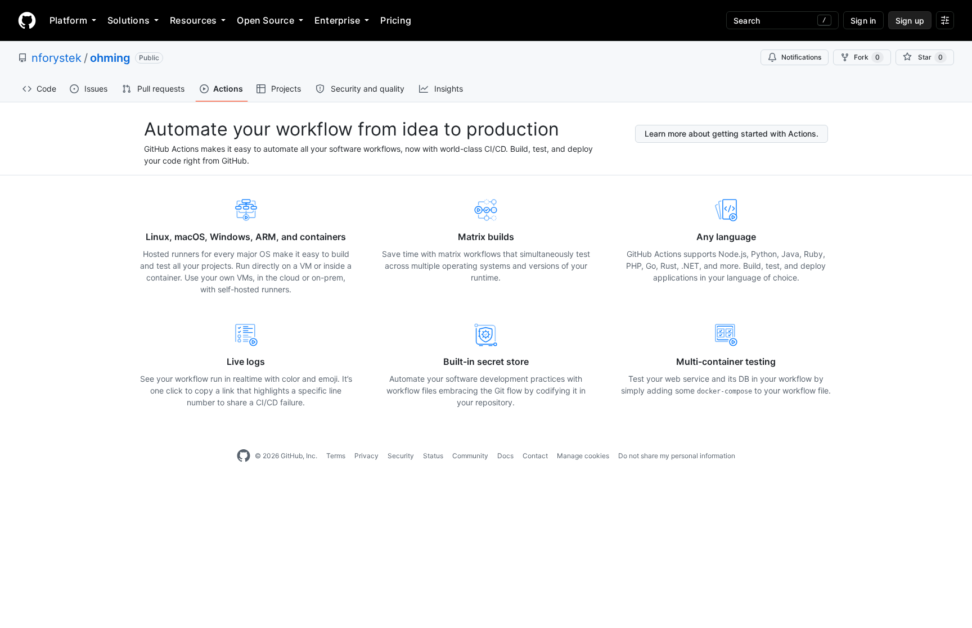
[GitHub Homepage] (243, 456)
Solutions (128, 20)
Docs (505, 455)
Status (433, 455)
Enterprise (337, 20)
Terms (335, 455)
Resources (193, 20)
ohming (110, 58)
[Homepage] (27, 20)
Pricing (395, 20)
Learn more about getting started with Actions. (731, 133)
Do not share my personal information (676, 455)
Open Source (265, 20)
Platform (68, 20)
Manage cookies (583, 455)
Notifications (801, 57)
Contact (535, 455)
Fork (867, 57)
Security (401, 455)
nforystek (57, 58)
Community (470, 455)
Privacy (366, 455)
